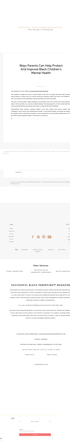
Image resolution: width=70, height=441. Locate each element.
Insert (13, 418)
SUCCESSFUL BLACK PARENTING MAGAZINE (40, 27)
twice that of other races (22, 186)
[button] (20, 421)
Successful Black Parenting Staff (39, 91)
